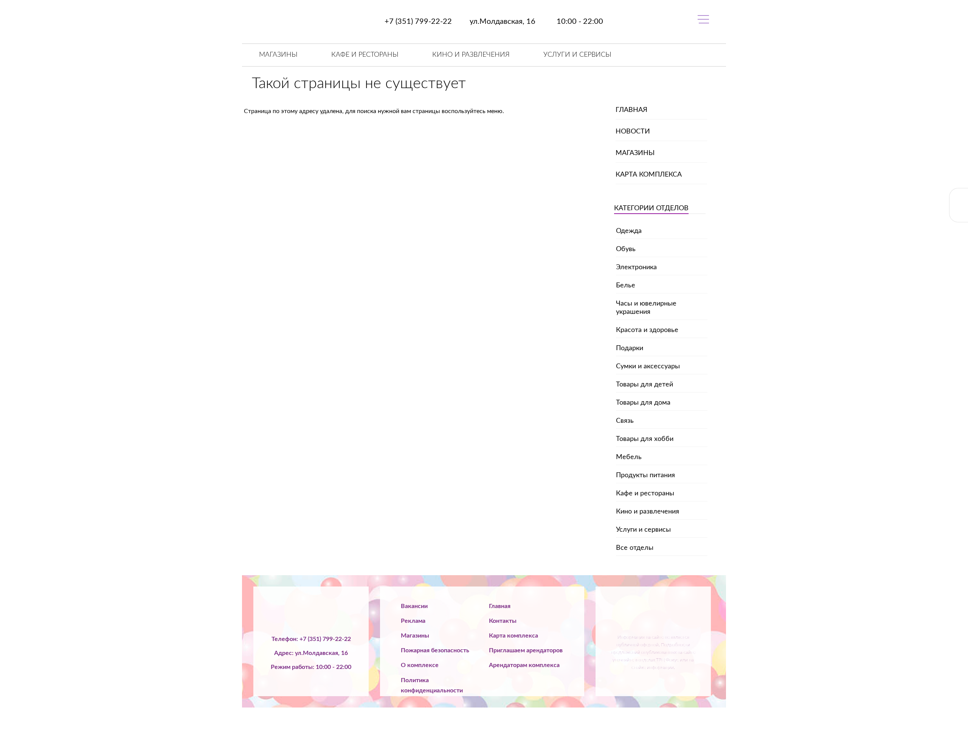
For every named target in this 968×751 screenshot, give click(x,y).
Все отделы (634, 548)
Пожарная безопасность (435, 650)
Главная (631, 110)
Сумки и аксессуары (648, 366)
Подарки (629, 348)
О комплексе (420, 665)
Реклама (413, 621)
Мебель (629, 457)
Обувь (626, 249)
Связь (625, 420)
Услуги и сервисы (577, 54)
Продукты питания (645, 475)
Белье (625, 285)
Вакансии (414, 606)
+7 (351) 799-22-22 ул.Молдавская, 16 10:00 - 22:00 (493, 21)
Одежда (629, 231)
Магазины (278, 54)
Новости (633, 131)
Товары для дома (643, 402)
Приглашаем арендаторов (526, 650)
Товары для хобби (644, 439)
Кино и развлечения (471, 54)
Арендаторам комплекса (524, 665)
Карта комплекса (649, 174)
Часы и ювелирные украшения (646, 307)
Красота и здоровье (647, 330)
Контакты (503, 621)
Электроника (636, 267)
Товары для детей (644, 384)
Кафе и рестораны (365, 54)
